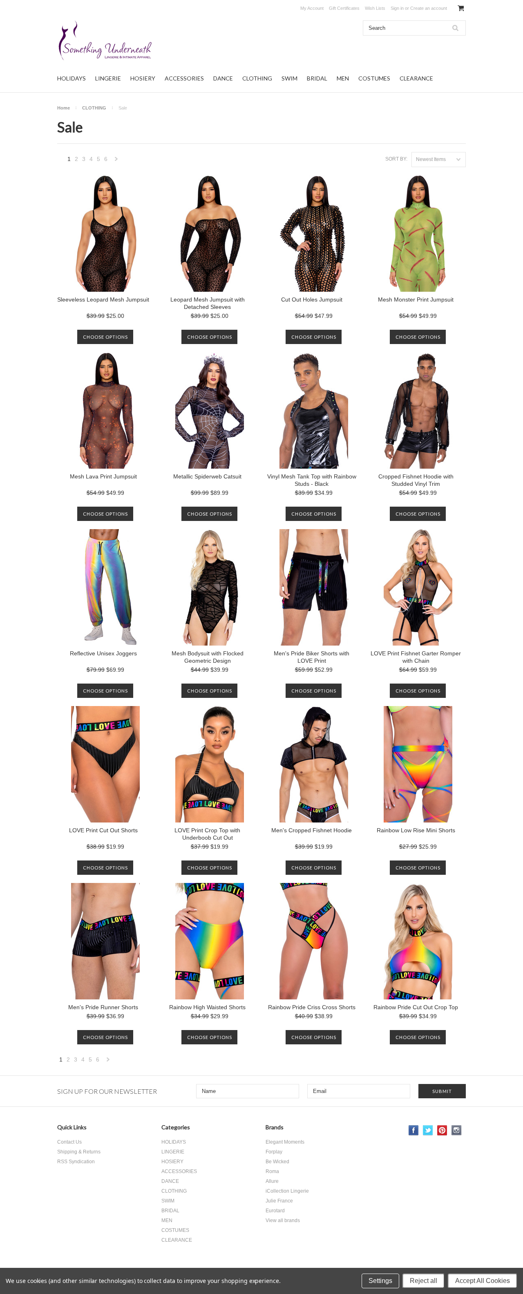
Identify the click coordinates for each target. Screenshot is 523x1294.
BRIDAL (317, 78)
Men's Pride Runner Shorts (103, 1007)
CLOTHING (257, 78)
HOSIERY (142, 78)
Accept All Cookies (482, 1280)
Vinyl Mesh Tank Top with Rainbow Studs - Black (311, 480)
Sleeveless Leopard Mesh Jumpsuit (103, 299)
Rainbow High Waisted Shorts (207, 1007)
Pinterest (442, 1130)
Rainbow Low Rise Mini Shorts (416, 830)
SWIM (289, 78)
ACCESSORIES (184, 78)
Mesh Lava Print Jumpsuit (103, 476)
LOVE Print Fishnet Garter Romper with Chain (416, 657)
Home (63, 107)
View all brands (283, 1220)
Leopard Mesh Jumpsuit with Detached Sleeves (207, 303)
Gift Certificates (344, 8)
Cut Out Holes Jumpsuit (311, 299)
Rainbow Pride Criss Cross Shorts (311, 1007)
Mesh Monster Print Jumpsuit (416, 299)
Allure (272, 1181)
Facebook (414, 1130)
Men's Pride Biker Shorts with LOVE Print (311, 657)
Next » (116, 161)
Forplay (274, 1152)
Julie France (279, 1201)
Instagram (456, 1130)
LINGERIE (108, 78)
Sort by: (396, 159)
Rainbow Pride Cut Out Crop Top (415, 1007)
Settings (380, 1280)
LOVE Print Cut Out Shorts (103, 830)
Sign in (397, 8)
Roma (272, 1171)
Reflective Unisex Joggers (103, 653)
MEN (343, 78)
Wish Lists (375, 8)
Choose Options (105, 337)
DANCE (223, 78)
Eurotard (275, 1211)
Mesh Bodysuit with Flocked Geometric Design (208, 657)
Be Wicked (277, 1161)
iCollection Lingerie (287, 1191)
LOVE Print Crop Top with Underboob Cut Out (207, 834)
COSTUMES (374, 78)
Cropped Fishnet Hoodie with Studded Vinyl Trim (416, 480)
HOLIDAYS (71, 78)
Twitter (428, 1130)
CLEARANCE (416, 78)
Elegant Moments (285, 1142)
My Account (312, 8)
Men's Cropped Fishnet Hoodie (311, 830)
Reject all (423, 1280)
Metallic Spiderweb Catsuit (207, 476)
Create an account (428, 8)
